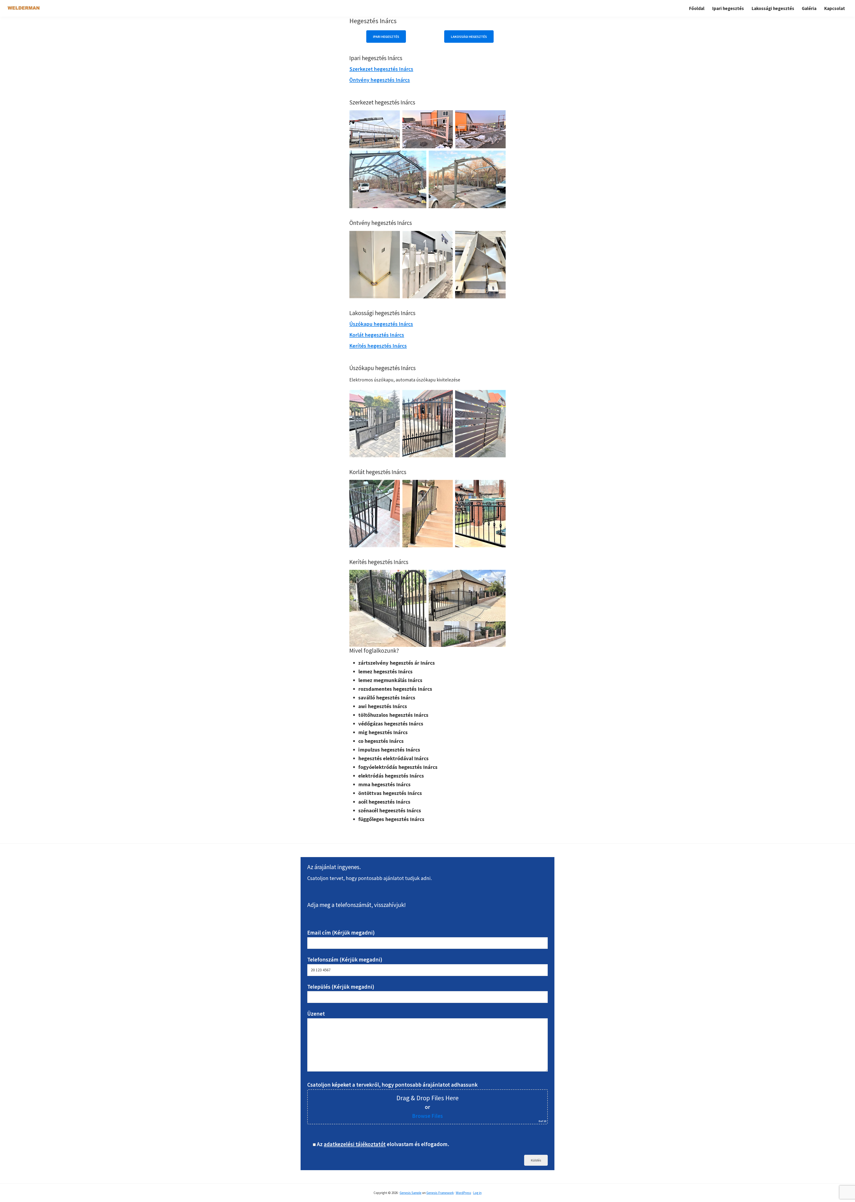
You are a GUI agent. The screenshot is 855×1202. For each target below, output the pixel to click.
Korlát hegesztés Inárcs (376, 334)
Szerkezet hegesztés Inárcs (381, 68)
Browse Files (427, 1115)
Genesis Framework (440, 1193)
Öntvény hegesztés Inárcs (379, 79)
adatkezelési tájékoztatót (355, 1144)
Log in (477, 1193)
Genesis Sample (410, 1193)
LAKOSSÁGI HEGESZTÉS (469, 36)
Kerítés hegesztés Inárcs (378, 345)
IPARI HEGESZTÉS (386, 36)
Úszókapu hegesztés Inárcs (381, 323)
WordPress (463, 1193)
